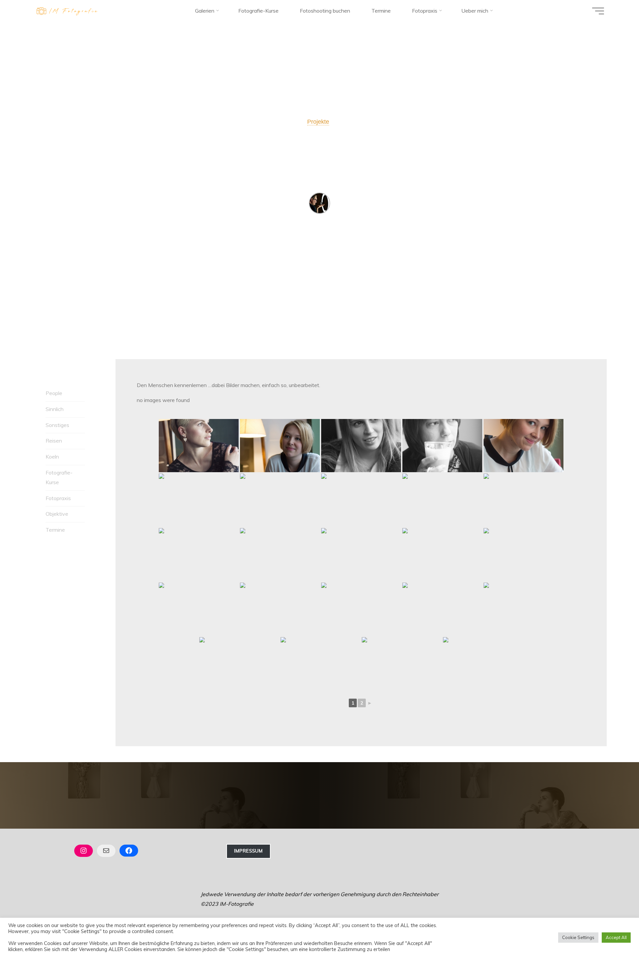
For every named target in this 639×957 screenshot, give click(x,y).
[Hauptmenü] (598, 11)
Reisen (54, 440)
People (54, 393)
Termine (55, 529)
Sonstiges (57, 425)
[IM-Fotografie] (67, 10)
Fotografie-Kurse (59, 477)
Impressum (248, 851)
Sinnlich (55, 409)
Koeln (52, 456)
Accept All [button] (616, 937)
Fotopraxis (58, 498)
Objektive (57, 513)
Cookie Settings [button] (578, 937)
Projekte (318, 121)
